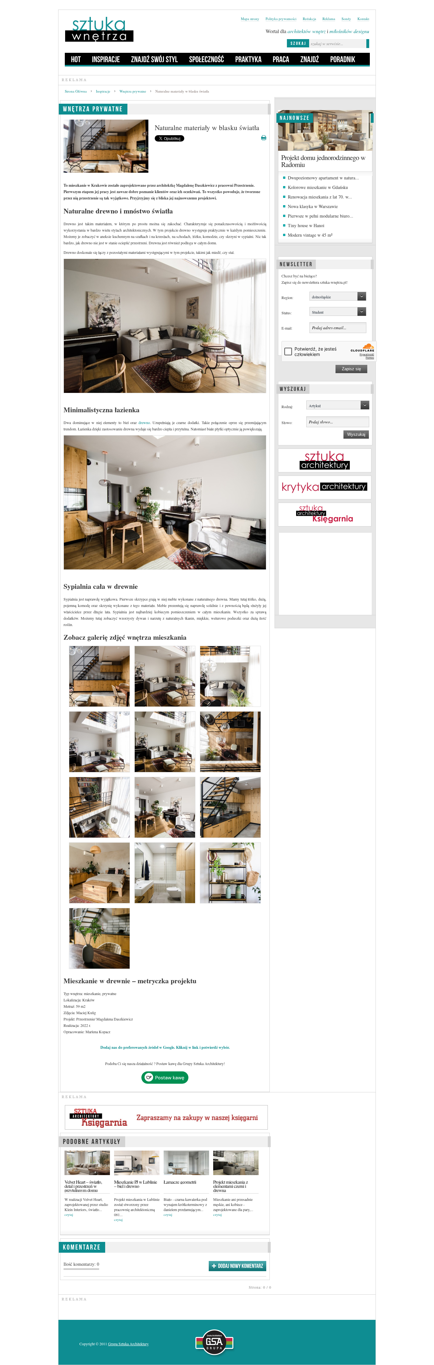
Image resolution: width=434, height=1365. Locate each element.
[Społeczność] (206, 59)
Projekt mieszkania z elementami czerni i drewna (230, 1186)
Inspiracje (103, 91)
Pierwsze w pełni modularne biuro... (320, 216)
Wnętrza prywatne (132, 91)
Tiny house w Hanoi (306, 225)
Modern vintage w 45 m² (310, 235)
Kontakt (363, 18)
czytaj (68, 1214)
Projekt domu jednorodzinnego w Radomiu (323, 161)
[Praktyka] (248, 59)
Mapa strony (250, 18)
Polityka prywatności (281, 18)
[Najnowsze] (295, 117)
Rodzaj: (287, 406)
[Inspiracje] (106, 59)
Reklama (328, 18)
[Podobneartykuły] (92, 1140)
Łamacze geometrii (180, 1182)
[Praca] (281, 59)
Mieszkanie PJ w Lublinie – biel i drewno (135, 1184)
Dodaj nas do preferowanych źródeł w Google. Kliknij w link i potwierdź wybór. (165, 1047)
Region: (287, 297)
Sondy (346, 18)
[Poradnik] (343, 59)
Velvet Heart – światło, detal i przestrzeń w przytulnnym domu (83, 1186)
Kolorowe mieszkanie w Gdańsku (318, 187)
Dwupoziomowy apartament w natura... (323, 178)
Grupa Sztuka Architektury (128, 1343)
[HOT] (76, 59)
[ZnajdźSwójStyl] (154, 59)
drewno (144, 422)
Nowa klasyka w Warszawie (313, 206)
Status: (286, 312)
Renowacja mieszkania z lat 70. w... (320, 197)
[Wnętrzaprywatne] (93, 108)
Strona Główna (76, 91)
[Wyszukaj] (293, 388)
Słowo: (286, 422)
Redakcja (309, 18)
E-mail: (286, 328)
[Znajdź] (309, 59)
